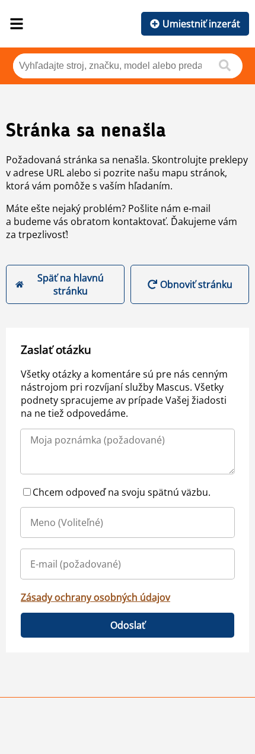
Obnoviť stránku (196, 284)
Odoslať (127, 625)
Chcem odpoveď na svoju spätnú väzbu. (122, 492)
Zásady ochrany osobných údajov (95, 597)
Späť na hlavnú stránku (70, 284)
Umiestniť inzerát (201, 23)
